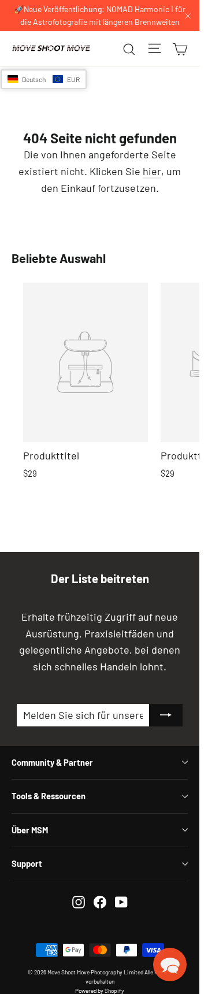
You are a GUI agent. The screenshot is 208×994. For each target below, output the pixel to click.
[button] (44, 79)
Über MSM (30, 830)
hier (152, 171)
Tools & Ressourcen (49, 796)
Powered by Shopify (99, 990)
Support (27, 863)
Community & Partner (52, 762)
